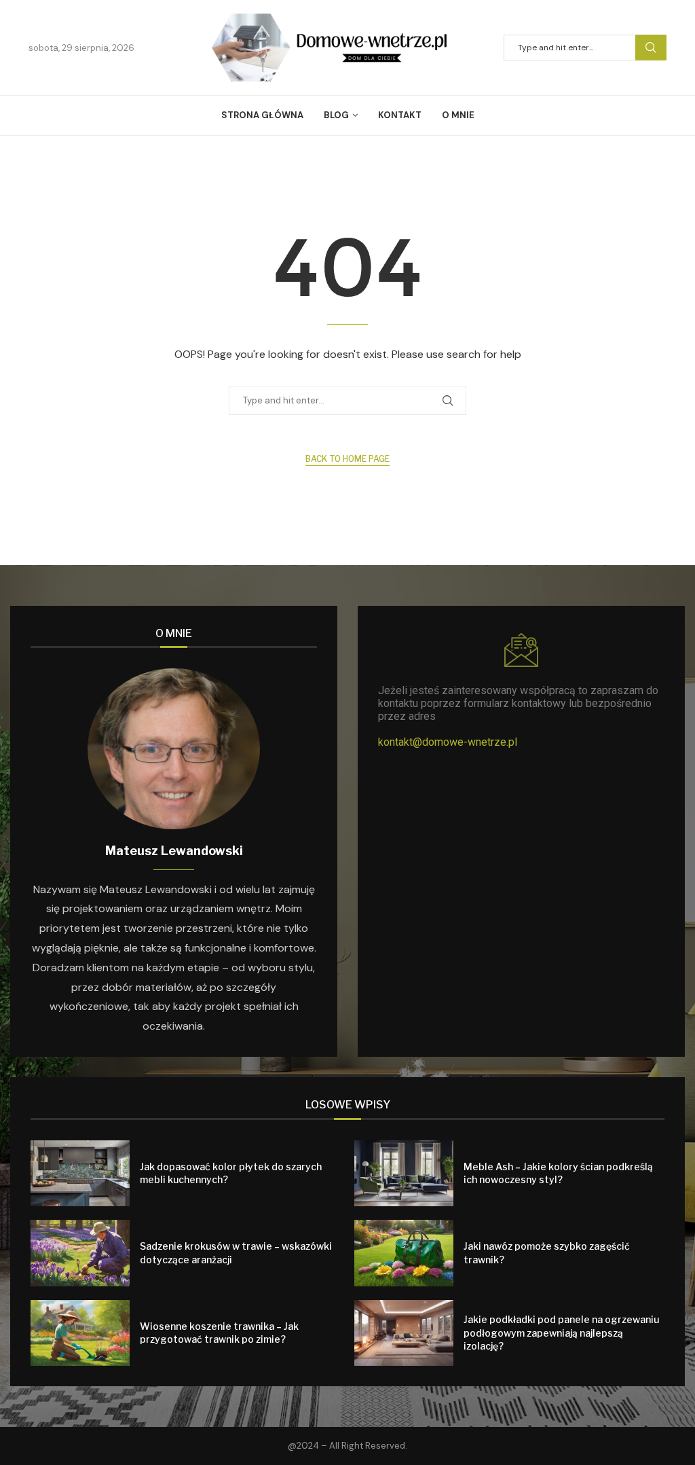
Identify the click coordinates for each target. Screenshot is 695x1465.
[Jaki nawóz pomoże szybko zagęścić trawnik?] (403, 1253)
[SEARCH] (650, 47)
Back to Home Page (347, 459)
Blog (336, 115)
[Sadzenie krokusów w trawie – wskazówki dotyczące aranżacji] (80, 1253)
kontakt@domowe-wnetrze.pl (447, 742)
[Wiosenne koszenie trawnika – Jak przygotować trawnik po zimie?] (80, 1333)
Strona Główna (262, 115)
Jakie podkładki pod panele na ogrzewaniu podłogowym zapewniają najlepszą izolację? (561, 1333)
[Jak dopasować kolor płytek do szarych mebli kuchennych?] (80, 1173)
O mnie (458, 115)
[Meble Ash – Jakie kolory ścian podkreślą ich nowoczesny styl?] (403, 1173)
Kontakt (399, 115)
